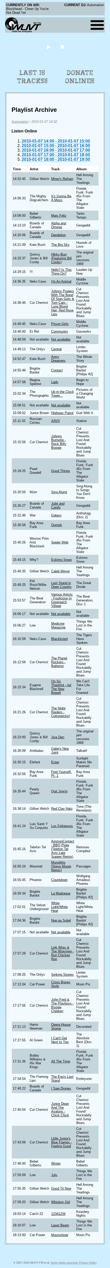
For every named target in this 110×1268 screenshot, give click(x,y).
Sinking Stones (62, 974)
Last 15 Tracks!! (32, 77)
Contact (57, 370)
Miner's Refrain (62, 179)
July (54, 1175)
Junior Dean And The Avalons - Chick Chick (60, 1109)
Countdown (59, 880)
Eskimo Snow (61, 560)
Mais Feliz (59, 216)
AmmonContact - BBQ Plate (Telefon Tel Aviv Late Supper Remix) (62, 849)
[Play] (48, 47)
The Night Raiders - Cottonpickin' (60, 712)
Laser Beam (60, 1225)
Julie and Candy (57, 505)
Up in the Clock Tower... (62, 393)
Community (59, 331)
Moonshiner (59, 1235)
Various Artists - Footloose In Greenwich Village (62, 600)
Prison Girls (60, 324)
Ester (55, 762)
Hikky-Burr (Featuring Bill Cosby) (61, 258)
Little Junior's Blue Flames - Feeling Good (61, 1142)
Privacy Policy (88, 1262)
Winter (56, 1163)
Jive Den (57, 737)
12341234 (58, 1214)
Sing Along (59, 492)
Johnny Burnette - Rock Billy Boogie (58, 442)
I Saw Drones (61, 1088)
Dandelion (58, 235)
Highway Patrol (62, 413)
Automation (20, 122)
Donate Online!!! (79, 77)
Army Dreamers (58, 359)
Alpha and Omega (58, 225)
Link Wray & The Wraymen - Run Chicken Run (62, 953)
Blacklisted (59, 639)
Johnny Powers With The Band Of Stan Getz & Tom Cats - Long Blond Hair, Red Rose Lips (62, 302)
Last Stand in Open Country (61, 585)
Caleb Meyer (60, 571)
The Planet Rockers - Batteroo (59, 662)
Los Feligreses (62, 826)
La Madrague (60, 893)
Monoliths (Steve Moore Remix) (61, 866)
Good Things (60, 471)
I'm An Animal (61, 281)
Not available (60, 339)
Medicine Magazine (58, 625)
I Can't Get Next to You (60, 1040)
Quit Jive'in (59, 791)
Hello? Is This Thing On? (61, 271)
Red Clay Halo (61, 809)
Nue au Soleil (61, 920)
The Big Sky (60, 245)
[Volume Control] (63, 47)
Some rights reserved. (64, 1262)
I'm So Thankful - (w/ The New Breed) (61, 687)
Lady (54, 382)
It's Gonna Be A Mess (61, 198)
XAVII (55, 421)
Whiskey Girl (60, 1202)
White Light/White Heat (59, 907)
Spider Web (59, 542)
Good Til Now (61, 1188)
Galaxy (56, 515)
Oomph (56, 525)
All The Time (60, 1061)
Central (56, 349)
